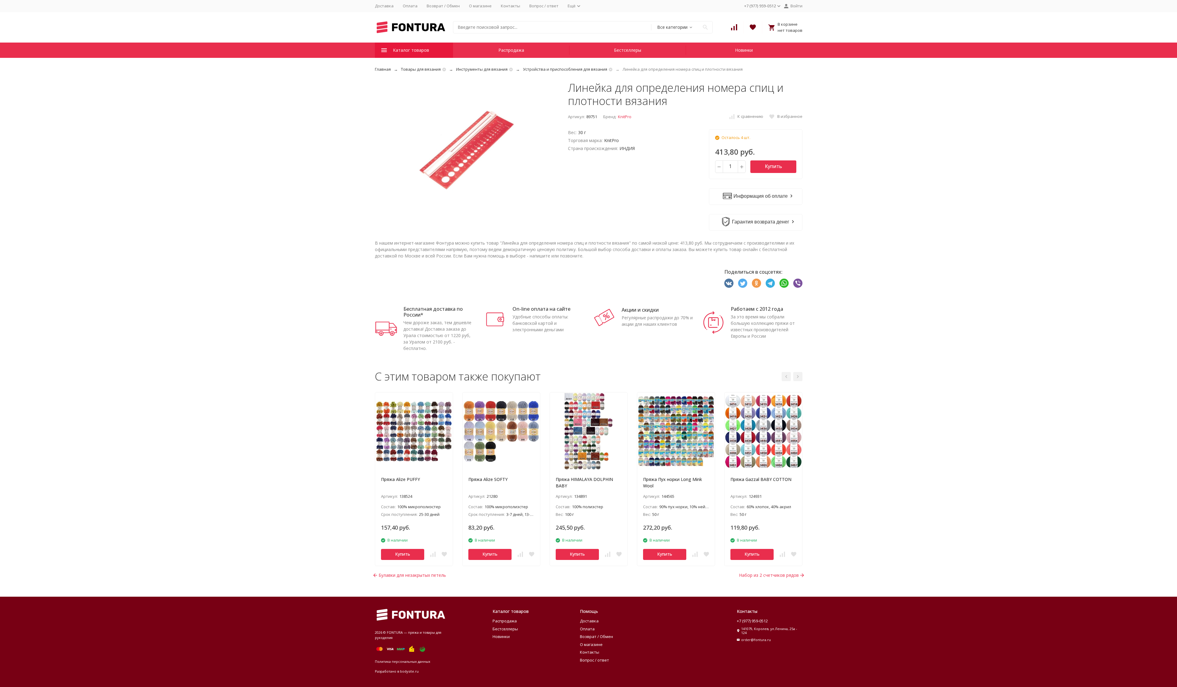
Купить (773, 166)
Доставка (384, 6)
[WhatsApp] (784, 283)
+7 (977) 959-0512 (752, 621)
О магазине (480, 6)
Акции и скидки (640, 309)
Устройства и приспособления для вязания (565, 69)
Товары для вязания (421, 69)
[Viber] (797, 283)
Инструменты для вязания (482, 69)
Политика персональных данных (402, 661)
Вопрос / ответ (543, 6)
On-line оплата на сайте (541, 309)
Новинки (744, 50)
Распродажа (511, 50)
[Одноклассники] (756, 283)
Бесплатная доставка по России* (433, 312)
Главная (383, 69)
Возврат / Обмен (443, 6)
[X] (742, 283)
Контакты (510, 6)
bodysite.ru (409, 671)
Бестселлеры (627, 50)
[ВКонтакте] (728, 283)
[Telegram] (770, 283)
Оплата (410, 6)
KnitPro (624, 116)
